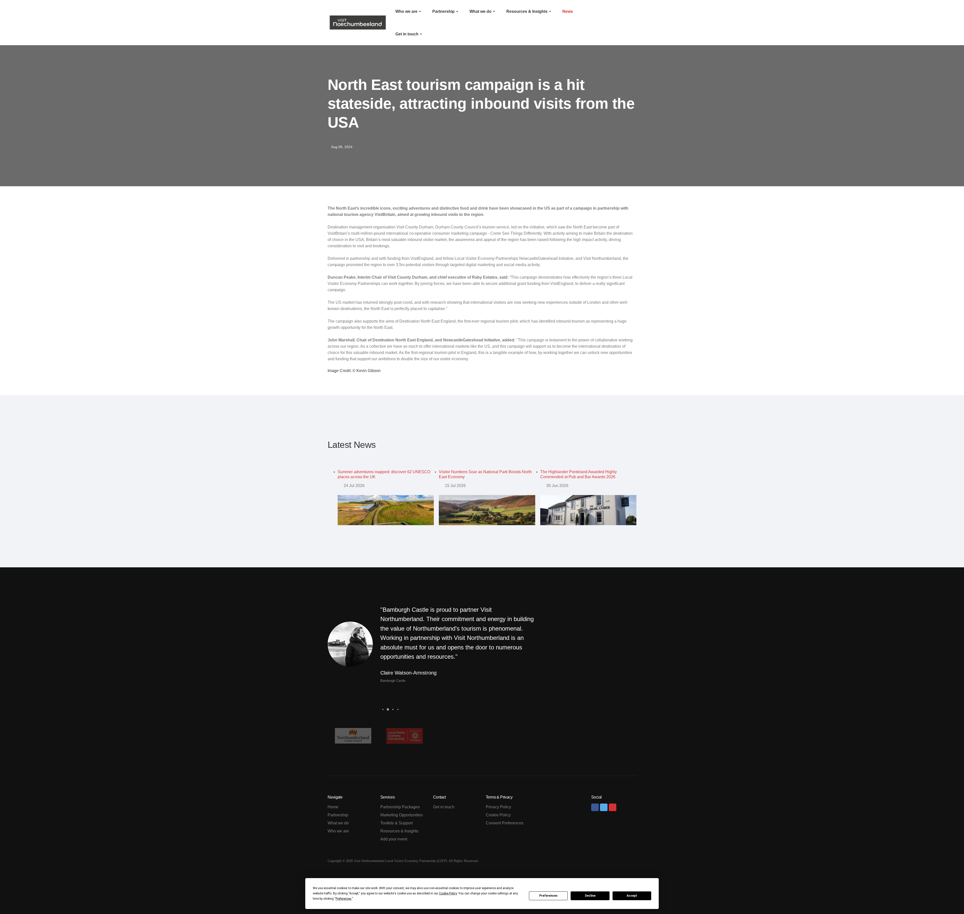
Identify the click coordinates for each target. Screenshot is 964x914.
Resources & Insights (527, 11)
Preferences (548, 895)
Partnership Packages (400, 807)
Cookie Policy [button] (448, 893)
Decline (590, 895)
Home (333, 807)
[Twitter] (604, 807)
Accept (632, 895)
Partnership (444, 11)
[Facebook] (595, 807)
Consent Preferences (504, 823)
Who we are (406, 11)
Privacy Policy (498, 807)
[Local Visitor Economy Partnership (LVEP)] (405, 735)
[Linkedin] (612, 807)
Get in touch (407, 34)
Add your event (393, 839)
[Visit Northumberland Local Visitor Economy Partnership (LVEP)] (358, 22)
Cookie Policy (498, 815)
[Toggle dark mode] (628, 23)
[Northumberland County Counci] (353, 735)
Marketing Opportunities (401, 815)
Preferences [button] (343, 898)
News (567, 11)
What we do (481, 11)
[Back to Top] (948, 898)
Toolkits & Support (396, 823)
